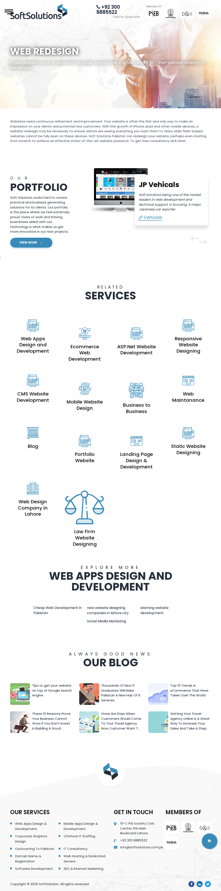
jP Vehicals (150, 217)
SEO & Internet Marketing (83, 868)
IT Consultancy (75, 848)
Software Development (34, 868)
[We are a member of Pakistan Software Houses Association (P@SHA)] (204, 13)
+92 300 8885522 (108, 10)
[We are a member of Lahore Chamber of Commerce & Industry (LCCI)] (170, 13)
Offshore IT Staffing (79, 836)
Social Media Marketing (106, 621)
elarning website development (154, 610)
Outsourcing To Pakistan (34, 848)
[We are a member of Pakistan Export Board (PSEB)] (154, 13)
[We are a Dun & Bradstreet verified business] (187, 13)
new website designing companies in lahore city (108, 610)
